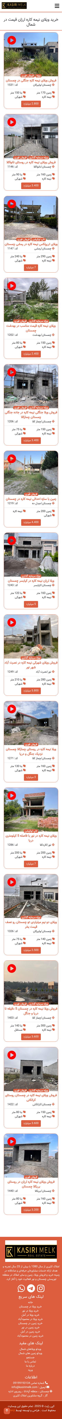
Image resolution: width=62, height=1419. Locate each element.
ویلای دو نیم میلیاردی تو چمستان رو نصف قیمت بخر (31, 924)
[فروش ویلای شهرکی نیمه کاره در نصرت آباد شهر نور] (31, 636)
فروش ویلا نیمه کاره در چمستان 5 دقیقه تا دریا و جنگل (31, 1011)
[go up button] (7, 1411)
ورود (30, 1370)
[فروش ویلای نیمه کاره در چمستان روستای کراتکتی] (31, 1069)
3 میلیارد (31, 777)
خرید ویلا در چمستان (30, 1307)
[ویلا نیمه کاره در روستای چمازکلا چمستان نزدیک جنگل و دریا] (31, 723)
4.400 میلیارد (31, 522)
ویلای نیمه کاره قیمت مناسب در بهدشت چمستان (31, 328)
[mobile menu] (57, 5)
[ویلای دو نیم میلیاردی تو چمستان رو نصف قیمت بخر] (31, 896)
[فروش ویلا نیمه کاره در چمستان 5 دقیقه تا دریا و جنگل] (31, 983)
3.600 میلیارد (31, 1037)
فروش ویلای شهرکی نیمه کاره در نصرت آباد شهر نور (31, 665)
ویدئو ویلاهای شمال (30, 1349)
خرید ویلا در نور (30, 1311)
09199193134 (21, 1383)
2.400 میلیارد (31, 354)
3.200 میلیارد (31, 1210)
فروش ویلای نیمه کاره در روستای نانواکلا (31, 162)
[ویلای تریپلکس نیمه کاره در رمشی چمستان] (31, 218)
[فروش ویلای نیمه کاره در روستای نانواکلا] (31, 136)
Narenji (10, 1410)
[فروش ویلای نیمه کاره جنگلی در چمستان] (31, 54)
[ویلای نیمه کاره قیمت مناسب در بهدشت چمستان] (31, 300)
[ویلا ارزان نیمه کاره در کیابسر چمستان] (31, 555)
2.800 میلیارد (31, 104)
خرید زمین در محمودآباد (30, 1336)
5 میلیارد (31, 604)
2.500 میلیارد (31, 950)
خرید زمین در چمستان (30, 1323)
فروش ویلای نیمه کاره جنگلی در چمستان (31, 80)
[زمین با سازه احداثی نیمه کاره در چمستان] (31, 473)
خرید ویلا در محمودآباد (30, 1319)
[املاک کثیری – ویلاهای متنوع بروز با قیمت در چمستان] (14, 5)
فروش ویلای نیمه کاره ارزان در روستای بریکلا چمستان (31, 1184)
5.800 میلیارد (31, 691)
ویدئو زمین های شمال (30, 1353)
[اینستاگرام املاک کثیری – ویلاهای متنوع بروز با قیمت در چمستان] (40, 1291)
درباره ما (30, 1366)
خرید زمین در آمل (30, 1332)
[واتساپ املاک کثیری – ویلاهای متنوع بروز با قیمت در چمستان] (21, 1291)
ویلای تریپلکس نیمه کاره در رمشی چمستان (31, 244)
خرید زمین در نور (30, 1327)
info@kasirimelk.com (24, 1387)
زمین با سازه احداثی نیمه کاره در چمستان (31, 499)
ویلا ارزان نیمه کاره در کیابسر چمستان (31, 581)
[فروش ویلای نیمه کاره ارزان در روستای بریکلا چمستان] (31, 1156)
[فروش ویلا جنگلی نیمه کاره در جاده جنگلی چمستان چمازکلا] (31, 386)
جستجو (30, 1357)
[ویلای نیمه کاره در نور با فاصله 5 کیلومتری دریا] (31, 810)
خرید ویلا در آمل (30, 1315)
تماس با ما (30, 1362)
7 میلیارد (31, 267)
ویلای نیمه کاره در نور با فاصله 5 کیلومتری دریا (31, 838)
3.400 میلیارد (31, 186)
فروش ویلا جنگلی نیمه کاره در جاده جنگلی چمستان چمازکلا (31, 415)
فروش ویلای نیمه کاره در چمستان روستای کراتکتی (31, 1098)
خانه (30, 1302)
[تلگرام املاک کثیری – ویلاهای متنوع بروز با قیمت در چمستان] (31, 1291)
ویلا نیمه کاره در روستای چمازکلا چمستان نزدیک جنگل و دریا (31, 752)
